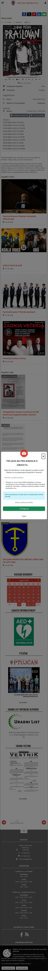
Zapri (24, 516)
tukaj (14, 488)
